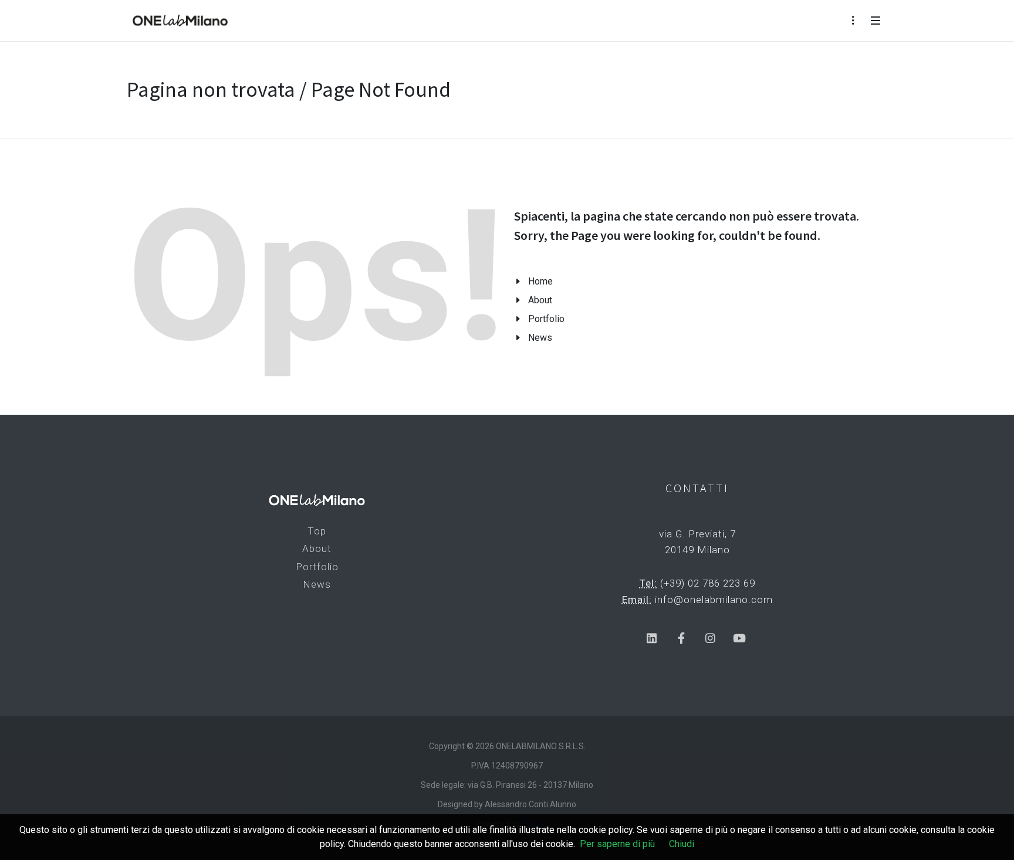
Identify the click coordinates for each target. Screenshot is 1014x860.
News (540, 337)
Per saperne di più (617, 843)
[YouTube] (739, 638)
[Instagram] (710, 638)
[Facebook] (681, 638)
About (540, 300)
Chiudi (681, 843)
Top (316, 531)
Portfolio (546, 318)
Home (540, 281)
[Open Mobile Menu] (875, 20)
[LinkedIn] (651, 638)
